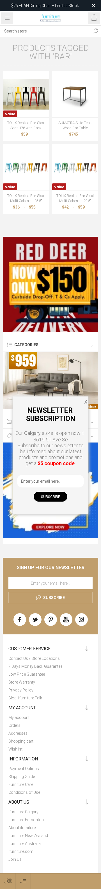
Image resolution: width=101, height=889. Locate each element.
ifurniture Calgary (23, 812)
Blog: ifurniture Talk (25, 698)
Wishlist (15, 749)
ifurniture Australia (24, 843)
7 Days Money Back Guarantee (35, 666)
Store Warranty (21, 682)
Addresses (17, 733)
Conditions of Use (24, 792)
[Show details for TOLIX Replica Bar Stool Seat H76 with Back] (26, 94)
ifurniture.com (20, 851)
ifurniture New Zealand (28, 835)
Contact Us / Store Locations (34, 658)
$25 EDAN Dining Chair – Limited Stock (45, 5)
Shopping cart (20, 741)
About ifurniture (22, 827)
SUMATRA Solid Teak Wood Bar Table (75, 125)
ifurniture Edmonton (26, 820)
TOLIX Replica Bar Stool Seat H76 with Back (26, 125)
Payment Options (23, 768)
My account (18, 717)
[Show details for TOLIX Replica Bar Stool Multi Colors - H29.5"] (75, 167)
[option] (50, 284)
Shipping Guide (21, 776)
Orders (14, 725)
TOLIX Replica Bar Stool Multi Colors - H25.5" (26, 198)
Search (95, 31)
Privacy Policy (20, 690)
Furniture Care (20, 784)
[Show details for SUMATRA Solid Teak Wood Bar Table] (75, 94)
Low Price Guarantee (26, 674)
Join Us (15, 859)
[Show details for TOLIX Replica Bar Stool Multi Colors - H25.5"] (26, 167)
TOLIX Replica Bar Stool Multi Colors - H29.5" (75, 198)
